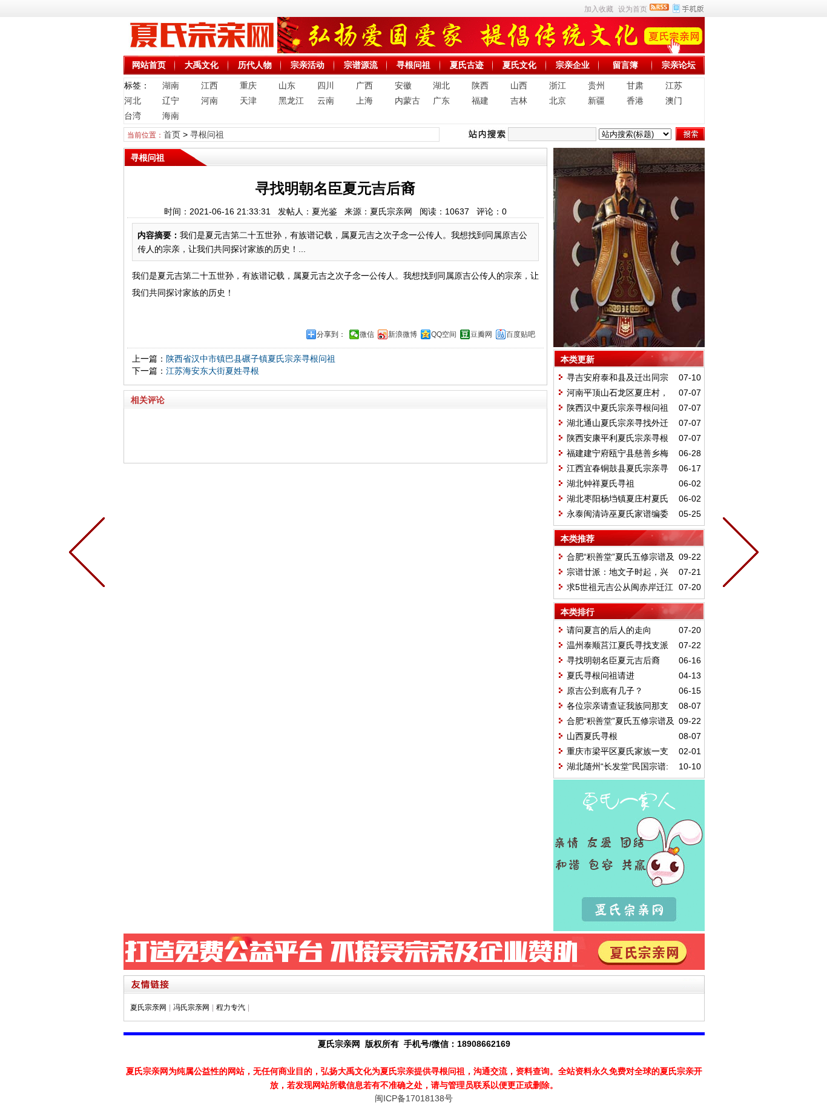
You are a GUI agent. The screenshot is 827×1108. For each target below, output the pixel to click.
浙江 (557, 85)
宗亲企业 (573, 65)
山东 (286, 85)
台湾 (132, 116)
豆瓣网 (481, 334)
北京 (557, 100)
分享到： (331, 334)
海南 (170, 116)
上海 (364, 100)
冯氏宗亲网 (191, 1007)
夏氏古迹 (467, 65)
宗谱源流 (361, 65)
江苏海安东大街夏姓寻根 (212, 371)
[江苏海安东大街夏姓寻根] (89, 554)
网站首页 (149, 65)
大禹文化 (202, 65)
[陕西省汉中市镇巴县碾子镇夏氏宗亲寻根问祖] (738, 554)
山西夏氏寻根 (592, 736)
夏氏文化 (519, 65)
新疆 (596, 100)
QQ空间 (443, 334)
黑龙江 (291, 100)
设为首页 (632, 9)
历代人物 (255, 65)
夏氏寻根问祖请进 (600, 675)
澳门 (673, 100)
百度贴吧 (520, 334)
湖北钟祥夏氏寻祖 (600, 483)
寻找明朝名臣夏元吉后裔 (613, 660)
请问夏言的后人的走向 (609, 630)
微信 (367, 334)
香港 (635, 100)
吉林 (518, 100)
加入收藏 (598, 9)
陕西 (480, 85)
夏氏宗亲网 (148, 1007)
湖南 (170, 85)
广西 (364, 85)
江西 (209, 85)
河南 (209, 100)
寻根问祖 (413, 65)
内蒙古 (407, 100)
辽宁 (170, 100)
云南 (325, 100)
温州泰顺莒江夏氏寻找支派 (617, 645)
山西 (518, 85)
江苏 (673, 85)
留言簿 (625, 65)
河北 (132, 100)
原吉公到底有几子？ (605, 690)
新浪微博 (402, 334)
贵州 (596, 85)
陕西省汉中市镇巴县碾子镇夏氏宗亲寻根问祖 (250, 358)
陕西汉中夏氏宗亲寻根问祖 (617, 408)
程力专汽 (230, 1007)
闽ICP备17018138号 (414, 1098)
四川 (325, 85)
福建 (480, 100)
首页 (171, 134)
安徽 (403, 85)
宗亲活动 (308, 65)
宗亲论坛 (679, 65)
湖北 (441, 85)
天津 (248, 100)
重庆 (248, 85)
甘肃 (635, 85)
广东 (441, 100)
